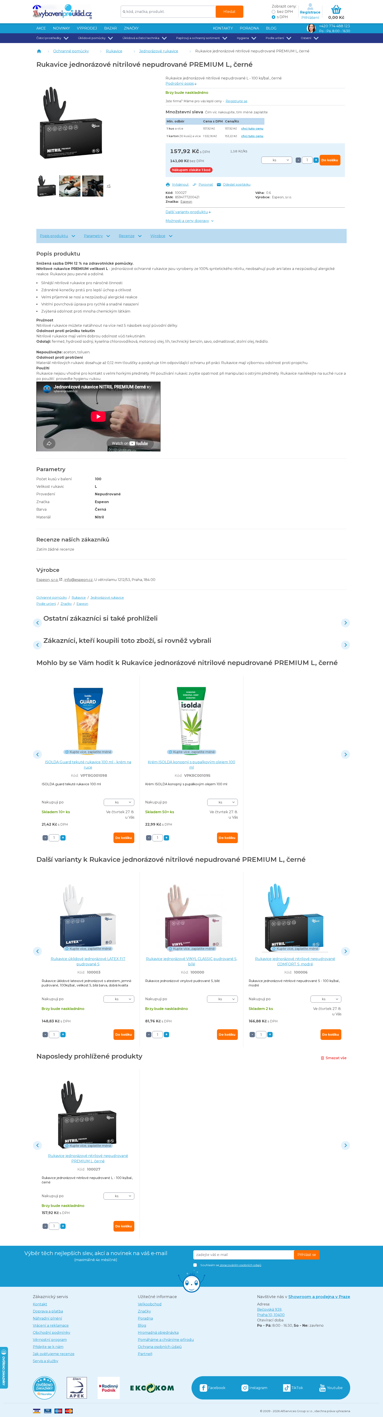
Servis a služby (45, 1361)
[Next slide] (345, 622)
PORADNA (249, 28)
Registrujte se (236, 101)
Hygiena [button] (243, 38)
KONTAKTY (223, 28)
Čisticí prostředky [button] (48, 38)
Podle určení (46, 604)
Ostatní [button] (306, 38)
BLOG (271, 28)
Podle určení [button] (275, 38)
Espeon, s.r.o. (47, 580)
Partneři (145, 1354)
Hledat (229, 12)
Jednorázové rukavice (158, 51)
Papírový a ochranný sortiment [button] (198, 38)
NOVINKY (61, 28)
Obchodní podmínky (51, 1332)
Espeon (186, 202)
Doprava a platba (48, 1311)
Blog (142, 1325)
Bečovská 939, (271, 1312)
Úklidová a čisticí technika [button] (141, 38)
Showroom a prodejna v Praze (319, 1296)
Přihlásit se (306, 1255)
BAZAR (110, 28)
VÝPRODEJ (87, 28)
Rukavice (114, 51)
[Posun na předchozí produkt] (37, 622)
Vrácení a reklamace (51, 1325)
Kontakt (40, 1304)
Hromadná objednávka (158, 1332)
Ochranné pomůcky (71, 51)
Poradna (145, 1318)
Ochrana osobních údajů (160, 1347)
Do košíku (329, 160)
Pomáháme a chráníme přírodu (166, 1340)
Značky (131, 28)
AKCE (41, 28)
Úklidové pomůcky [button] (92, 38)
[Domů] (39, 51)
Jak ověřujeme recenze (53, 1354)
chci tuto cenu (252, 128)
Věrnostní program (50, 1340)
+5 (109, 186)
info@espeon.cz (78, 580)
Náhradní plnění (47, 1318)
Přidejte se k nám (48, 1347)
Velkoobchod (150, 1304)
